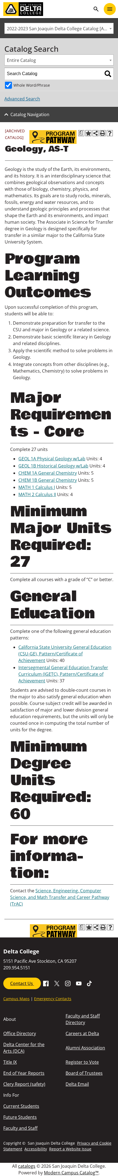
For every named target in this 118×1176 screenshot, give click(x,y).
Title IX (10, 1062)
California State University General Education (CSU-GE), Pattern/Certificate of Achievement (64, 653)
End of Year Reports (23, 1073)
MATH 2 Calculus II (37, 494)
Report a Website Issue (70, 1149)
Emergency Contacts (52, 998)
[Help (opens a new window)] (110, 133)
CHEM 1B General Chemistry (47, 480)
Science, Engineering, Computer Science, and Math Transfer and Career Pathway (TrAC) (59, 897)
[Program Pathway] (53, 137)
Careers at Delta (82, 1033)
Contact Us (22, 983)
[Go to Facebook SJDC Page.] (46, 983)
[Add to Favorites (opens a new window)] (88, 133)
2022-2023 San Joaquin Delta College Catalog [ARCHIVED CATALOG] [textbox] (60, 29)
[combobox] (59, 28)
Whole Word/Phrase (31, 85)
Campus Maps (16, 998)
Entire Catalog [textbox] (21, 60)
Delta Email (77, 1084)
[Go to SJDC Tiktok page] (90, 983)
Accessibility (35, 1149)
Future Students (20, 1117)
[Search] (108, 74)
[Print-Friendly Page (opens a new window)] (103, 133)
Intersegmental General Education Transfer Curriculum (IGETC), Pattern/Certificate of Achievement (63, 674)
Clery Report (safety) (24, 1084)
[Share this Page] (95, 133)
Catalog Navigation (29, 114)
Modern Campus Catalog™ (71, 1173)
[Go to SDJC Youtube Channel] (79, 983)
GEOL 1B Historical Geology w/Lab (53, 466)
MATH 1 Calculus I (36, 487)
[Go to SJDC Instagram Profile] (68, 983)
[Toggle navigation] (110, 9)
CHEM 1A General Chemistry (47, 473)
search (96, 9)
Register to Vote (82, 1062)
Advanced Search (22, 99)
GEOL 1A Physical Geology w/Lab (51, 459)
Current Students (21, 1106)
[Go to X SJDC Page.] (57, 983)
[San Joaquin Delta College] (47, 9)
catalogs (26, 1166)
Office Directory (19, 1033)
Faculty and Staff (20, 1128)
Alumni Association (85, 1048)
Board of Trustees (84, 1073)
